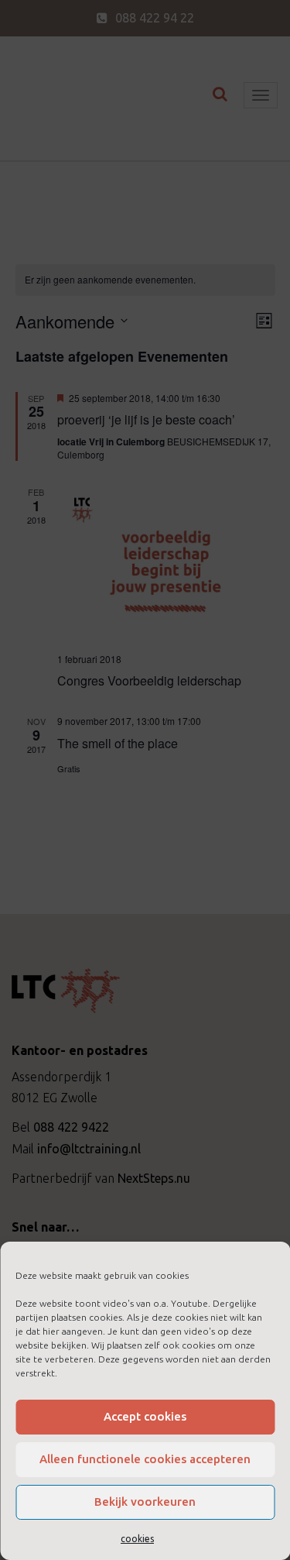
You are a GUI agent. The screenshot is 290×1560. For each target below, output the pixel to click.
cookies (137, 1539)
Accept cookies (145, 1416)
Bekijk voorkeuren (145, 1501)
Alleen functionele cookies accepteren (145, 1459)
